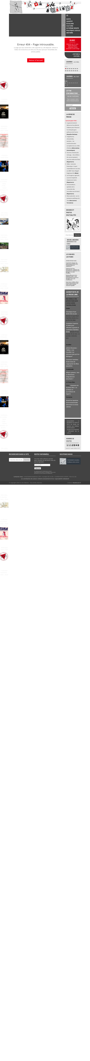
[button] (65, 68)
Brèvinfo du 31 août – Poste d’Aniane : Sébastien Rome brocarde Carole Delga (72, 46)
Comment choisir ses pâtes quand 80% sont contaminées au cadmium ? (72, 264)
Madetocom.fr (77, 483)
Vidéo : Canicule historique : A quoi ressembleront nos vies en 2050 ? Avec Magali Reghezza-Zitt (73, 168)
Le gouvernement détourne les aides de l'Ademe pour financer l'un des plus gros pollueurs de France (73, 127)
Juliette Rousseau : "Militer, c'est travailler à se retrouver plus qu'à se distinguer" (72, 352)
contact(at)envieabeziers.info (32, 476)
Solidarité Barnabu (71, 260)
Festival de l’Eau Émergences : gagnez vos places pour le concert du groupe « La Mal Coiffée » (73, 271)
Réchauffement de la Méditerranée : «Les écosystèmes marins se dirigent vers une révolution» (72, 277)
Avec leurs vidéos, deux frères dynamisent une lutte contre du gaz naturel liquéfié (72, 283)
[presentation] (65, 66)
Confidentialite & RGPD (61, 476)
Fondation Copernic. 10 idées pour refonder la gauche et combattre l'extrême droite (72, 328)
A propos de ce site (47, 476)
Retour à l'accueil (36, 60)
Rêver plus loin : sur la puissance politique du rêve (73, 198)
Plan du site (72, 476)
